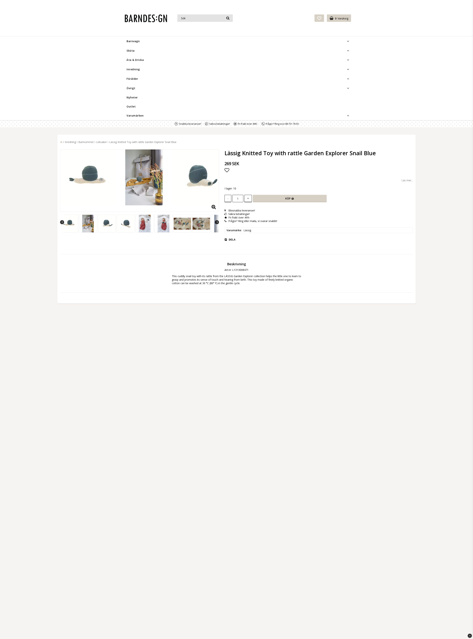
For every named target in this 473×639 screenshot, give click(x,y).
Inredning (133, 69)
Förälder (132, 78)
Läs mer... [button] (407, 180)
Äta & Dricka (135, 60)
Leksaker (101, 142)
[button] (319, 18)
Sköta (131, 50)
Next (217, 222)
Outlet (131, 106)
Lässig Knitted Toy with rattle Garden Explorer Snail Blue (142, 142)
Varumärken (135, 115)
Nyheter (132, 97)
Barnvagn (133, 41)
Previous (62, 222)
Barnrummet (86, 142)
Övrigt (131, 88)
